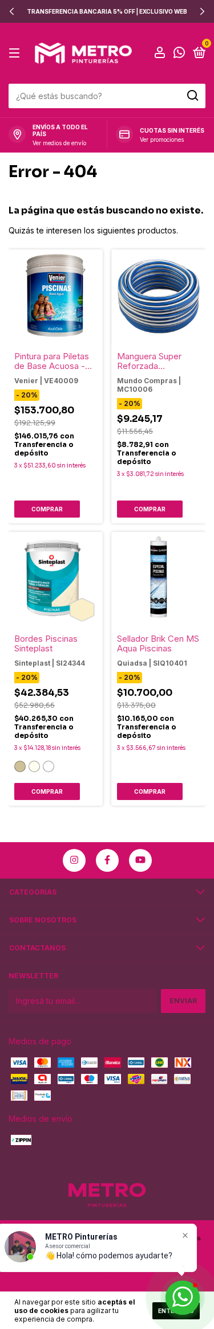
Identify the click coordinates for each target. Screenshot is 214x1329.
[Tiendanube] (107, 1281)
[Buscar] (192, 95)
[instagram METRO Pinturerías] (74, 860)
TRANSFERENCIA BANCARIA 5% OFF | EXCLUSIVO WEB (107, 11)
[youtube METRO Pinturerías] (140, 860)
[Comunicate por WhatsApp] (179, 54)
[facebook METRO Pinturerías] (107, 860)
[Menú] (16, 53)
